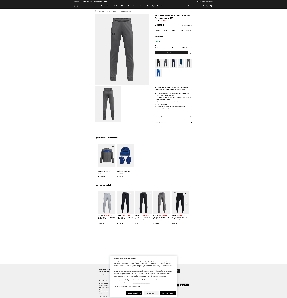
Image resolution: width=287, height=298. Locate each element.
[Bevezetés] (95, 11)
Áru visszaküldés (103, 285)
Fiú (107, 11)
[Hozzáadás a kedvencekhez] (113, 146)
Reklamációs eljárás (104, 287)
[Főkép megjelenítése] (122, 49)
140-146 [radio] (173, 30)
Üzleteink (76, 1)
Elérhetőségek (98, 1)
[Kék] (173, 63)
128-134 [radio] (166, 30)
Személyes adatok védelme (106, 291)
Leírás (156, 84)
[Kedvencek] (207, 6)
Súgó (105, 1)
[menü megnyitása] (110, 6)
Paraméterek (158, 117)
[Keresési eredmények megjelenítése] (203, 5)
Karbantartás (158, 122)
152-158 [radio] (181, 30)
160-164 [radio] (188, 30)
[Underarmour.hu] (76, 6)
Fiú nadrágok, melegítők (125, 11)
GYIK (100, 294)
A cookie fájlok (103, 296)
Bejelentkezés (201, 1)
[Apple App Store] (184, 285)
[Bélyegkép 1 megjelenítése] (108, 104)
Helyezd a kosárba (171, 53)
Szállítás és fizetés (87, 1)
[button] (190, 52)
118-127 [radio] (158, 30)
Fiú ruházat (113, 11)
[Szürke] (165, 63)
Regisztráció (209, 1)
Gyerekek (101, 11)
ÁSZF (100, 289)
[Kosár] (211, 6)
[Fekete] (158, 63)
